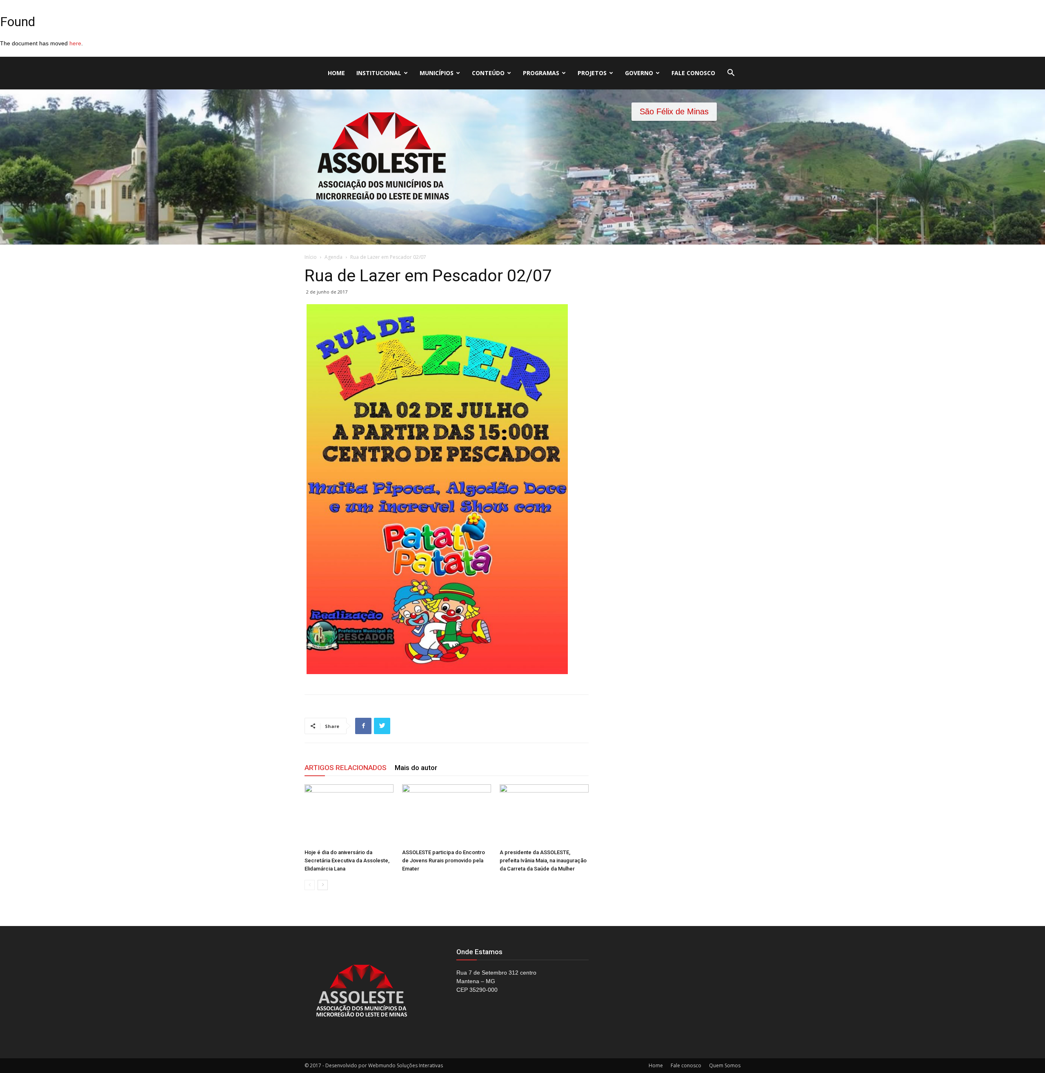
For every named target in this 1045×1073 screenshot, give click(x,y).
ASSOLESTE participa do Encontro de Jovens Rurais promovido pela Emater (443, 860)
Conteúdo (488, 73)
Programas (541, 73)
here (75, 43)
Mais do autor (416, 768)
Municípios (437, 73)
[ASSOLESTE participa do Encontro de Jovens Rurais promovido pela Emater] (446, 815)
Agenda (333, 257)
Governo (639, 73)
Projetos (592, 73)
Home (336, 73)
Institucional (378, 73)
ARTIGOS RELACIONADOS (346, 768)
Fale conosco (693, 73)
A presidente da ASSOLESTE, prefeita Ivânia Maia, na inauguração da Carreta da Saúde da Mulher (543, 860)
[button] (730, 74)
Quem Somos (724, 1065)
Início (311, 257)
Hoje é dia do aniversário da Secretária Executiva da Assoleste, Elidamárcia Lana (347, 860)
